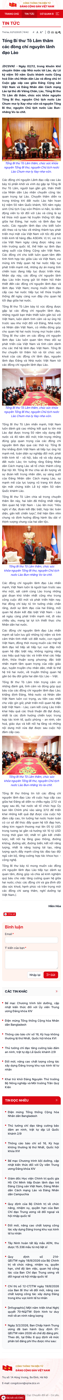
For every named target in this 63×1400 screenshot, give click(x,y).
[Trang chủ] (13, 4)
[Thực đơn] (57, 14)
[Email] (52, 32)
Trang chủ (12, 13)
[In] (48, 32)
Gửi (53, 975)
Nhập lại (35, 975)
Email (9, 934)
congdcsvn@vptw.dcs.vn (25, 1383)
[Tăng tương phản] (56, 32)
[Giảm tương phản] (59, 32)
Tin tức (29, 13)
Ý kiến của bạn (15, 948)
